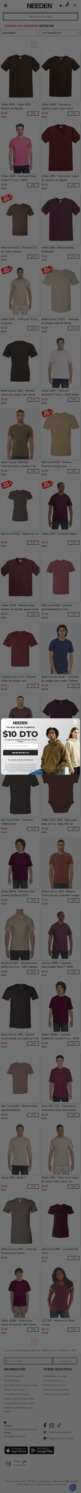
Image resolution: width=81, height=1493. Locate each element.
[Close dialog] (75, 722)
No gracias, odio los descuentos (20, 760)
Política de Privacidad (26, 770)
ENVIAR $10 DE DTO (20, 752)
